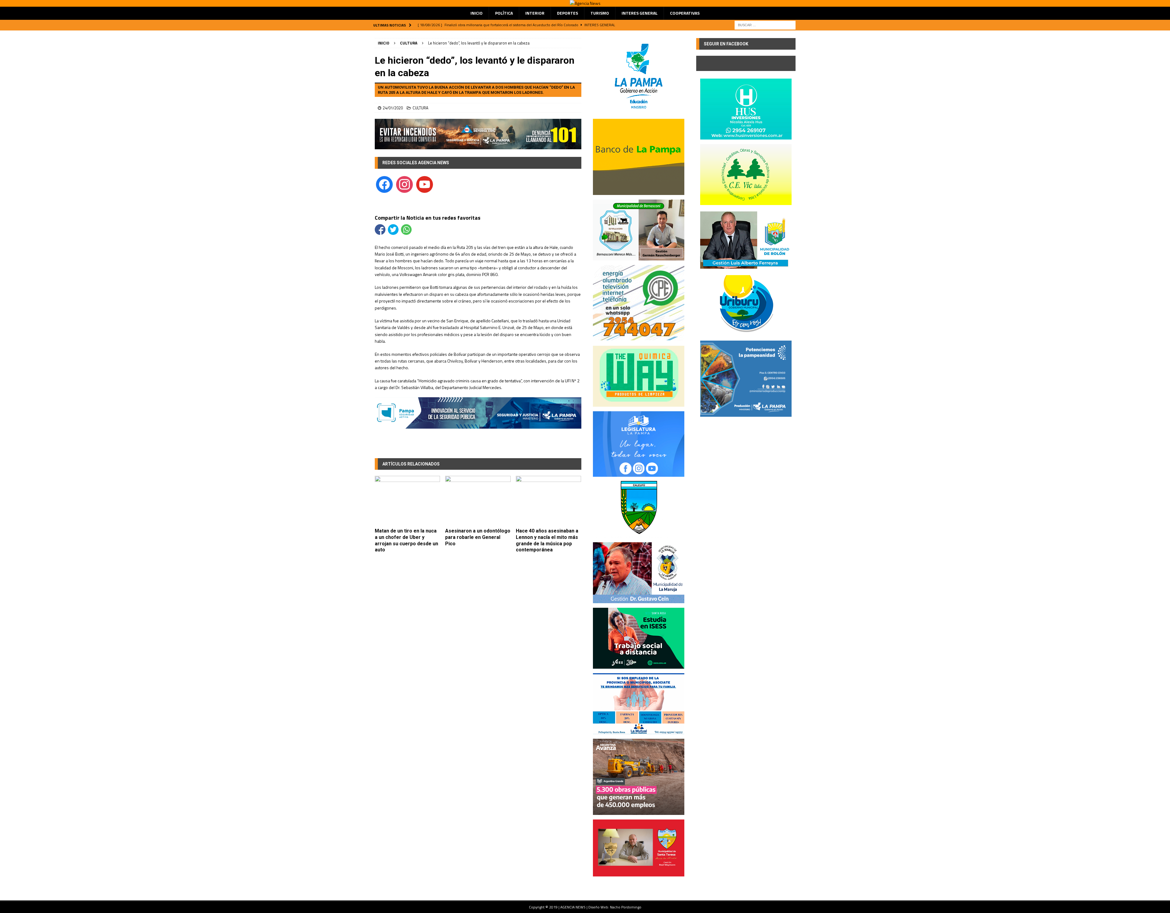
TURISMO (599, 13)
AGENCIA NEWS (573, 907)
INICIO (476, 13)
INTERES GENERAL (640, 13)
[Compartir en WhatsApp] (406, 229)
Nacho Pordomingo (625, 907)
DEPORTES (567, 13)
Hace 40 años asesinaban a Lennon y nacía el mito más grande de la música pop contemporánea (547, 540)
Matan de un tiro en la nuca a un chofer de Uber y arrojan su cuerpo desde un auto (406, 540)
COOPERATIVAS (685, 13)
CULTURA (420, 108)
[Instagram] (404, 184)
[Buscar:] (765, 24)
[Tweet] (393, 229)
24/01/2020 (393, 108)
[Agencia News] (585, 3)
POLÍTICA (504, 13)
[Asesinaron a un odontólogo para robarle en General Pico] (478, 500)
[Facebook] (384, 184)
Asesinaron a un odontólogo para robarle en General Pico (477, 537)
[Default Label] (424, 184)
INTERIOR (534, 13)
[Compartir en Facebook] (380, 229)
